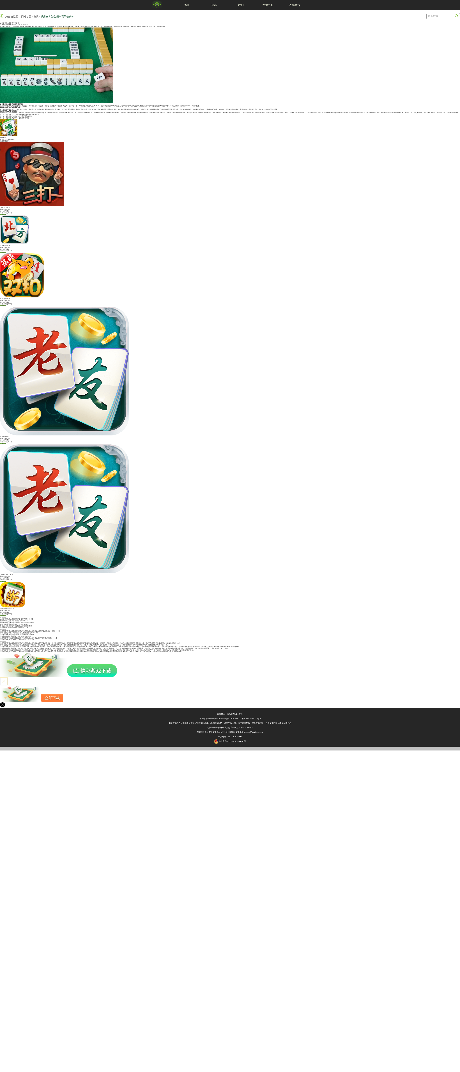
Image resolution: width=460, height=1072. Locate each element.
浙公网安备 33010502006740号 (232, 741)
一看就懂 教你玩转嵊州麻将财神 (10, 627)
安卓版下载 (3, 139)
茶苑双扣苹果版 (5, 299)
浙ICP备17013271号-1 (251, 718)
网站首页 (26, 16)
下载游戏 (3, 214)
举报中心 (268, 4)
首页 (187, 4)
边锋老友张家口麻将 (6, 574)
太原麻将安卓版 (5, 245)
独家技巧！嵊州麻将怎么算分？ (10, 624)
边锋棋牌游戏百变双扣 (7, 609)
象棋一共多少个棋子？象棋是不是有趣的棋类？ (15, 633)
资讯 (214, 4)
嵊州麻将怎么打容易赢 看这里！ (10, 621)
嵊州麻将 (10, 25)
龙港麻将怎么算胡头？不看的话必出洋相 (19, 116)
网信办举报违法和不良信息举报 (221, 727)
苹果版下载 (11, 139)
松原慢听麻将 (4, 436)
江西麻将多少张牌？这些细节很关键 (17, 118)
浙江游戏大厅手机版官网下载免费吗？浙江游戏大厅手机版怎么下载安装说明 (24, 638)
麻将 (109, 26)
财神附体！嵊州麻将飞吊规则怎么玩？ (12, 626)
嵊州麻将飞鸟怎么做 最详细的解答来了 (12, 619)
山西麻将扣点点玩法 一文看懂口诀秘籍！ (13, 634)
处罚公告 (294, 4)
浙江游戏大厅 (312, 113)
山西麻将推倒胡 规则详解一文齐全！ (11, 636)
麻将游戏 (356, 113)
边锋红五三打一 (5, 207)
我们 (241, 4)
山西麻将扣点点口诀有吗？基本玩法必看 (13, 640)
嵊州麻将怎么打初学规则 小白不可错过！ (13, 622)
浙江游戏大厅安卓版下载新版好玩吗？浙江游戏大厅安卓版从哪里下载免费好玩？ (26, 631)
